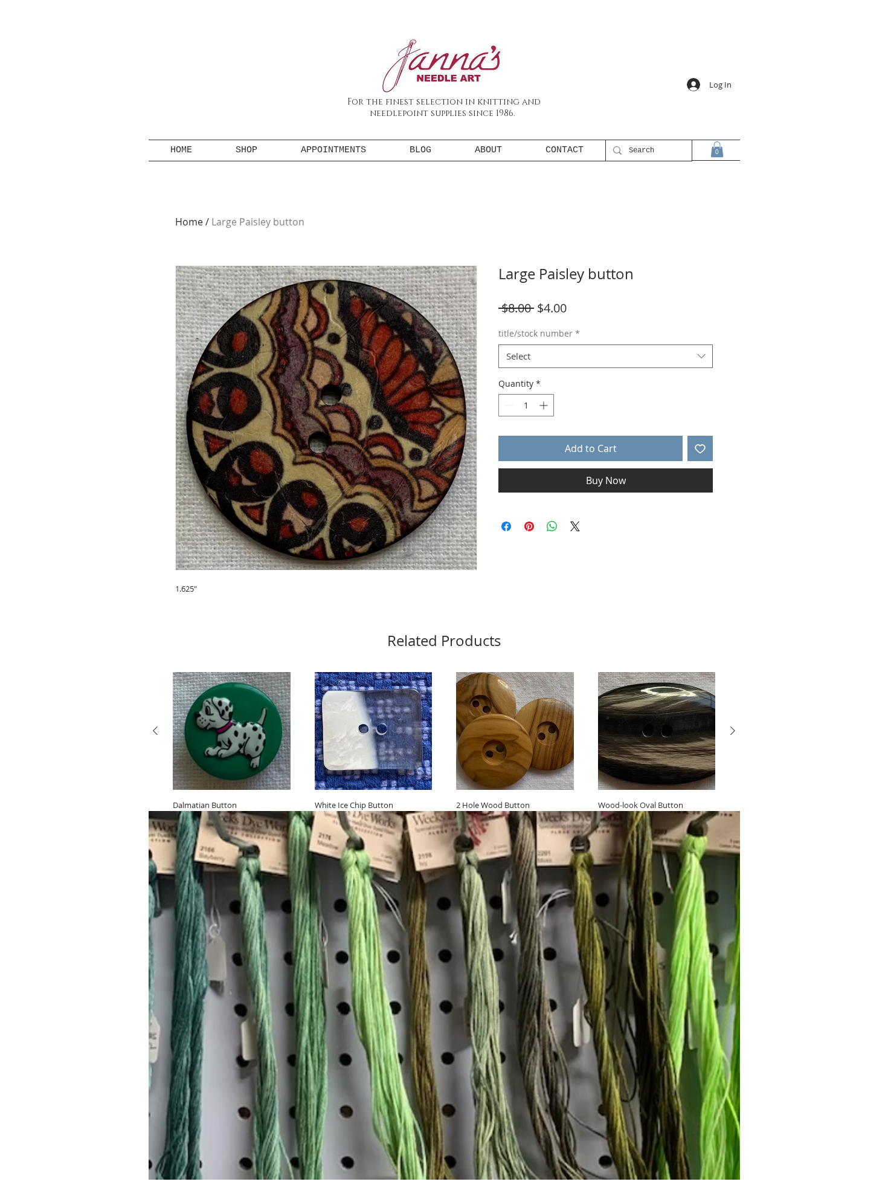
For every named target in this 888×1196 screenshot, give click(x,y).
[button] (717, 149)
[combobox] (605, 356)
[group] (444, 770)
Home (189, 221)
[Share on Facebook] (506, 526)
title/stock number (539, 333)
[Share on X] (575, 526)
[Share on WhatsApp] (552, 526)
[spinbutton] (526, 405)
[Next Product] (733, 730)
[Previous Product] (155, 730)
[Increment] (544, 405)
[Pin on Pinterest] (529, 526)
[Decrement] (507, 405)
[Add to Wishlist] (700, 448)
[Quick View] (232, 731)
